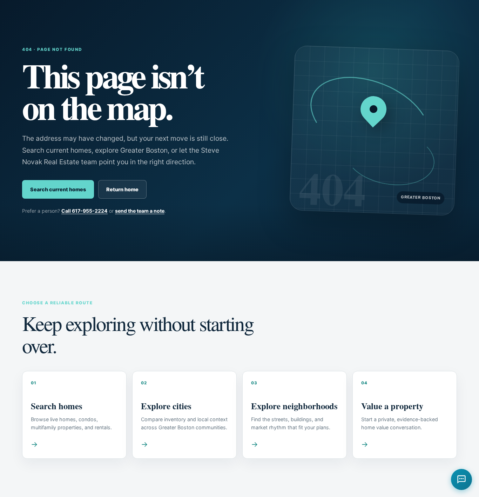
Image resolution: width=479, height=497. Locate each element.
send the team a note (139, 211)
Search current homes (58, 189)
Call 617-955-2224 (84, 211)
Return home (122, 189)
